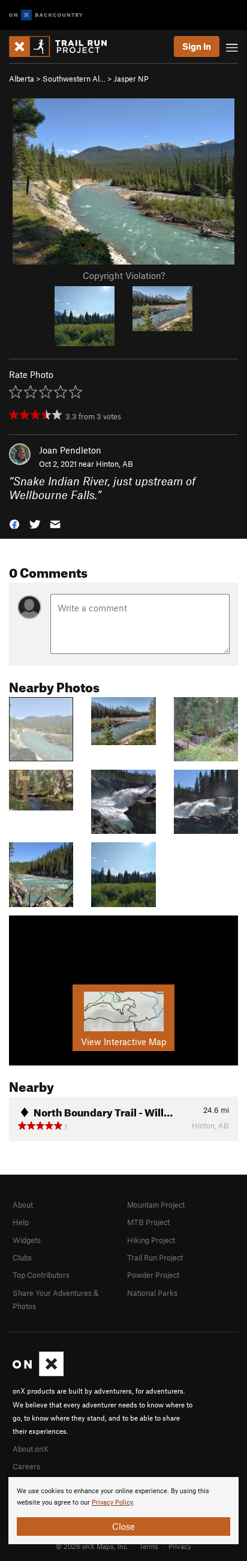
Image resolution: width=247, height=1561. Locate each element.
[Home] (64, 46)
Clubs (22, 1257)
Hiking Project (151, 1240)
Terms (148, 1546)
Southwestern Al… (74, 78)
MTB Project (148, 1222)
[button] (14, 523)
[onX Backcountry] (46, 15)
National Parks (152, 1293)
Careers (26, 1466)
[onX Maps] (38, 1373)
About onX (31, 1449)
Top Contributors (41, 1275)
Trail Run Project (155, 1257)
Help (21, 1222)
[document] (123, 1510)
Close (123, 1526)
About (23, 1204)
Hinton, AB (114, 464)
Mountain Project (156, 1204)
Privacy (179, 1546)
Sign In (196, 46)
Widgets (27, 1240)
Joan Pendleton (70, 450)
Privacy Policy (112, 1502)
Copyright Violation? (124, 275)
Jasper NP (131, 78)
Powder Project (153, 1275)
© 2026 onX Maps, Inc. (92, 1546)
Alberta (21, 78)
